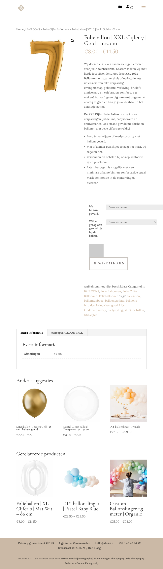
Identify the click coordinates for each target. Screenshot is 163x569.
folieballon (103, 305)
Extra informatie (31, 332)
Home (20, 29)
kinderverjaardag (95, 310)
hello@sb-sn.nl (104, 543)
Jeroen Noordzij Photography (76, 558)
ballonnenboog (94, 300)
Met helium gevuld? (94, 210)
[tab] (32, 332)
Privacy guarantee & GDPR (36, 543)
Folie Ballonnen (111, 291)
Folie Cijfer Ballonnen (56, 29)
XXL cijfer (90, 315)
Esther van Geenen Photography (82, 563)
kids (121, 305)
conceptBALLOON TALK (67, 332)
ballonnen (133, 296)
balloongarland (114, 300)
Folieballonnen (108, 296)
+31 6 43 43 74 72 (130, 543)
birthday (89, 305)
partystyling (115, 310)
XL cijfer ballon (134, 310)
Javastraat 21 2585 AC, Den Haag (79, 548)
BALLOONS (33, 29)
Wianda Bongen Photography (109, 558)
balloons (131, 300)
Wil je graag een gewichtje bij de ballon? (95, 228)
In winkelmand (108, 263)
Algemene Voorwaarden (74, 543)
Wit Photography (135, 558)
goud (114, 305)
